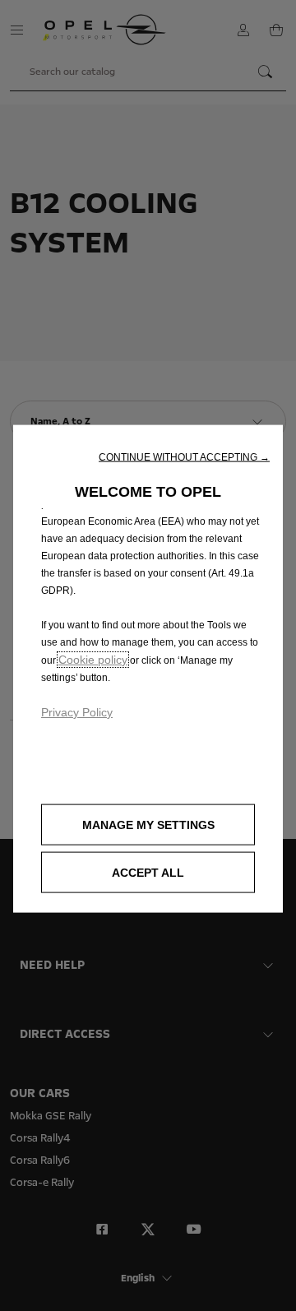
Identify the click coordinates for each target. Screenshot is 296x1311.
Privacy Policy (77, 712)
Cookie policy (92, 659)
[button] (184, 457)
